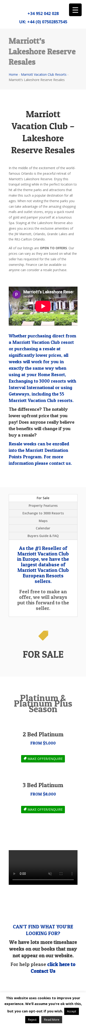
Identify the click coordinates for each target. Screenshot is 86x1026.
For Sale (43, 498)
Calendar (43, 528)
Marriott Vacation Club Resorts (44, 74)
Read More (51, 1019)
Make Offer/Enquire (45, 758)
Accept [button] (71, 1011)
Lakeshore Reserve (51, 223)
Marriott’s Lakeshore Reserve (30, 179)
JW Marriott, (23, 234)
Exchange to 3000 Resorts (43, 513)
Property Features (43, 505)
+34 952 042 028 (43, 13)
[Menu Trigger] (75, 9)
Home (13, 74)
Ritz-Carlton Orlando (29, 239)
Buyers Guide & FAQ (43, 536)
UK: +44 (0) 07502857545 (43, 21)
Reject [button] (32, 1019)
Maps (43, 521)
